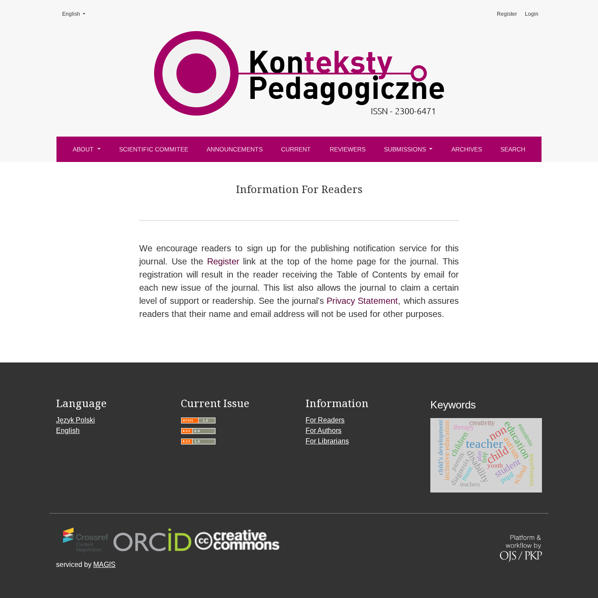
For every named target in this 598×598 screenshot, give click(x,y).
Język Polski (75, 420)
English (76, 14)
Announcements (235, 149)
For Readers (325, 420)
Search (512, 149)
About (84, 149)
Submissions (406, 149)
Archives (466, 149)
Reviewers (348, 149)
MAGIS (104, 564)
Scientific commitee (153, 149)
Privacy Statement (362, 301)
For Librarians (327, 441)
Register (507, 14)
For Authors (323, 430)
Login (531, 14)
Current (296, 149)
